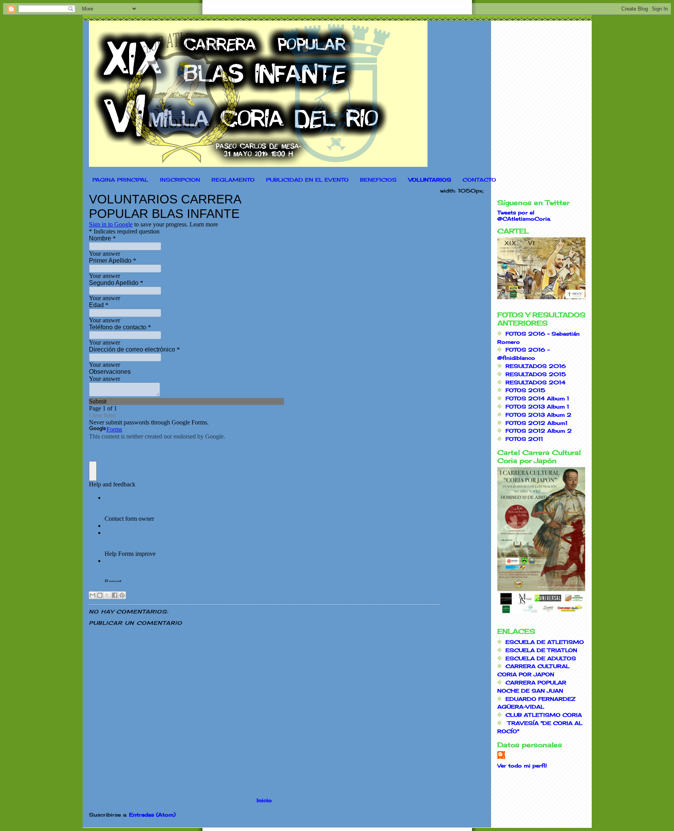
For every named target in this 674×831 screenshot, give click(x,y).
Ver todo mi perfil (522, 765)
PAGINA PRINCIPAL (120, 180)
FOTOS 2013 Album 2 (538, 415)
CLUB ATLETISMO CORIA (544, 715)
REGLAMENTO (233, 180)
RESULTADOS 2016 (536, 366)
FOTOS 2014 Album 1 (537, 398)
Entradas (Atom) (152, 815)
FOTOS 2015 (525, 390)
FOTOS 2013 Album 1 (537, 406)
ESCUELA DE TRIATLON (541, 650)
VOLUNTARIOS (429, 180)
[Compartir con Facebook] (115, 595)
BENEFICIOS (378, 180)
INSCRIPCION (180, 180)
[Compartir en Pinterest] (122, 595)
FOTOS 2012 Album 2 (539, 431)
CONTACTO (479, 180)
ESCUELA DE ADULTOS (541, 658)
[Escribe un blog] (100, 595)
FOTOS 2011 (524, 439)
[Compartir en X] (107, 595)
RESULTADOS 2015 (536, 374)
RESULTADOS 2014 (536, 382)
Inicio (264, 800)
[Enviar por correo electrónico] (92, 595)
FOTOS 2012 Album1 (537, 423)
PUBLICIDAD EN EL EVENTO (307, 180)
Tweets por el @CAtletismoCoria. (524, 215)
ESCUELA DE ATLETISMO (545, 642)
